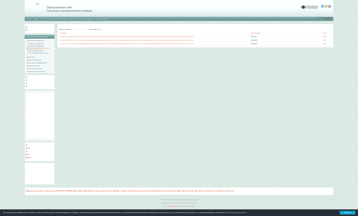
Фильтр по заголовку (65, 29)
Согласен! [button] (347, 212)
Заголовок (63, 33)
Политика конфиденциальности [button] (235, 212)
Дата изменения (256, 33)
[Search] (318, 18)
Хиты (324, 33)
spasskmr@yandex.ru (173, 206)
